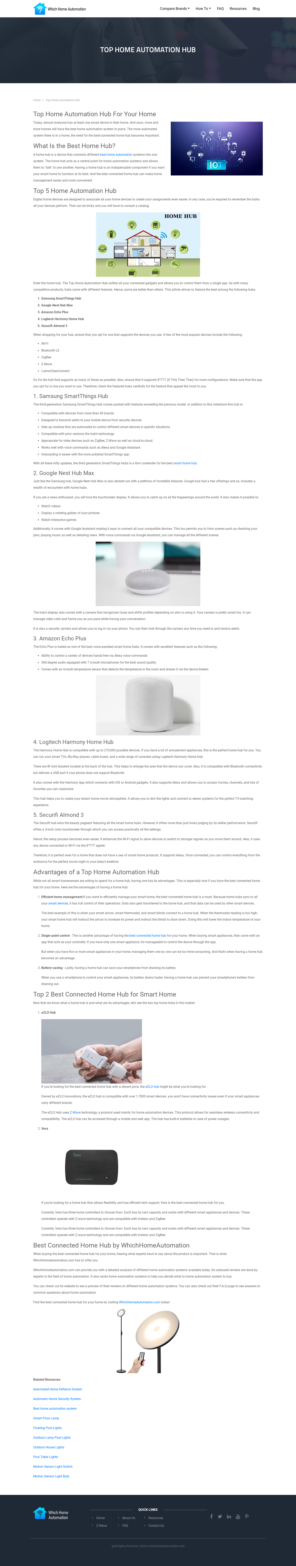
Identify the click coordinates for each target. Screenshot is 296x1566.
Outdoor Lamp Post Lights (52, 1437)
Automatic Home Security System (57, 1399)
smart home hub (185, 463)
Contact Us (156, 1526)
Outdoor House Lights (48, 1447)
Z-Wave (75, 1112)
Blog (256, 8)
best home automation (116, 155)
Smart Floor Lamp (46, 1418)
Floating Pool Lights (47, 1428)
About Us (128, 1518)
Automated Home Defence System (57, 1389)
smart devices (58, 903)
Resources (238, 8)
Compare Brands (173, 8)
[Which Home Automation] (59, 9)
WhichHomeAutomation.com (139, 1302)
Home (100, 1518)
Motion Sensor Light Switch (52, 1467)
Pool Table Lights (45, 1457)
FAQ (220, 8)
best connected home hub (147, 936)
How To (202, 8)
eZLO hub (152, 1087)
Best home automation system (55, 1408)
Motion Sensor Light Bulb (51, 1476)
